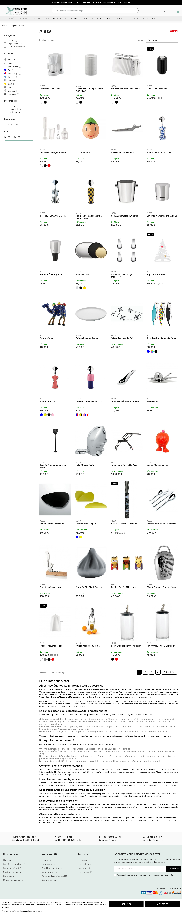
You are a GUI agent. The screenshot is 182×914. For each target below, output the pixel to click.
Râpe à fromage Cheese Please (162, 587)
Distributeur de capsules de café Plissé (89, 90)
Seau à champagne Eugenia (124, 215)
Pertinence (162, 40)
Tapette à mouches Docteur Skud (53, 466)
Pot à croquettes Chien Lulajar (126, 645)
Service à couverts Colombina (161, 523)
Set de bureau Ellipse (86, 523)
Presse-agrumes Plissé (51, 645)
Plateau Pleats (82, 274)
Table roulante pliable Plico (124, 465)
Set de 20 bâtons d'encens (124, 523)
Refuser (126, 904)
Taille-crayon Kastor (85, 465)
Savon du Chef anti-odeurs (89, 587)
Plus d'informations (10, 911)
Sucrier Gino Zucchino (157, 465)
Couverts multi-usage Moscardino (122, 275)
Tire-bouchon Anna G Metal (53, 215)
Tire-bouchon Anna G (50, 401)
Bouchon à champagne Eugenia (162, 215)
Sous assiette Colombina (52, 523)
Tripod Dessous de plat (122, 338)
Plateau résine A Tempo (87, 338)
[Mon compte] (169, 10)
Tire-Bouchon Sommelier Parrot (162, 338)
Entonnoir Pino (83, 152)
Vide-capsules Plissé (157, 88)
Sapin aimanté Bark (156, 274)
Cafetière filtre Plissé (50, 88)
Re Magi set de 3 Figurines (123, 587)
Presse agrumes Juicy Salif (88, 645)
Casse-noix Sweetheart (122, 152)
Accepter (162, 904)
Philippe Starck (104, 783)
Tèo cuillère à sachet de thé (125, 401)
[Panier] (177, 10)
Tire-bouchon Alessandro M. (89, 401)
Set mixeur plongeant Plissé (53, 152)
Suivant (169, 672)
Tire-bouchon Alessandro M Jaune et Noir (89, 217)
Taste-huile (152, 401)
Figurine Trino (46, 338)
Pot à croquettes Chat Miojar (161, 645)
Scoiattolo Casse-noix (50, 587)
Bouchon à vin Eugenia (51, 274)
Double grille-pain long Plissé (125, 88)
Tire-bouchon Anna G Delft (159, 152)
